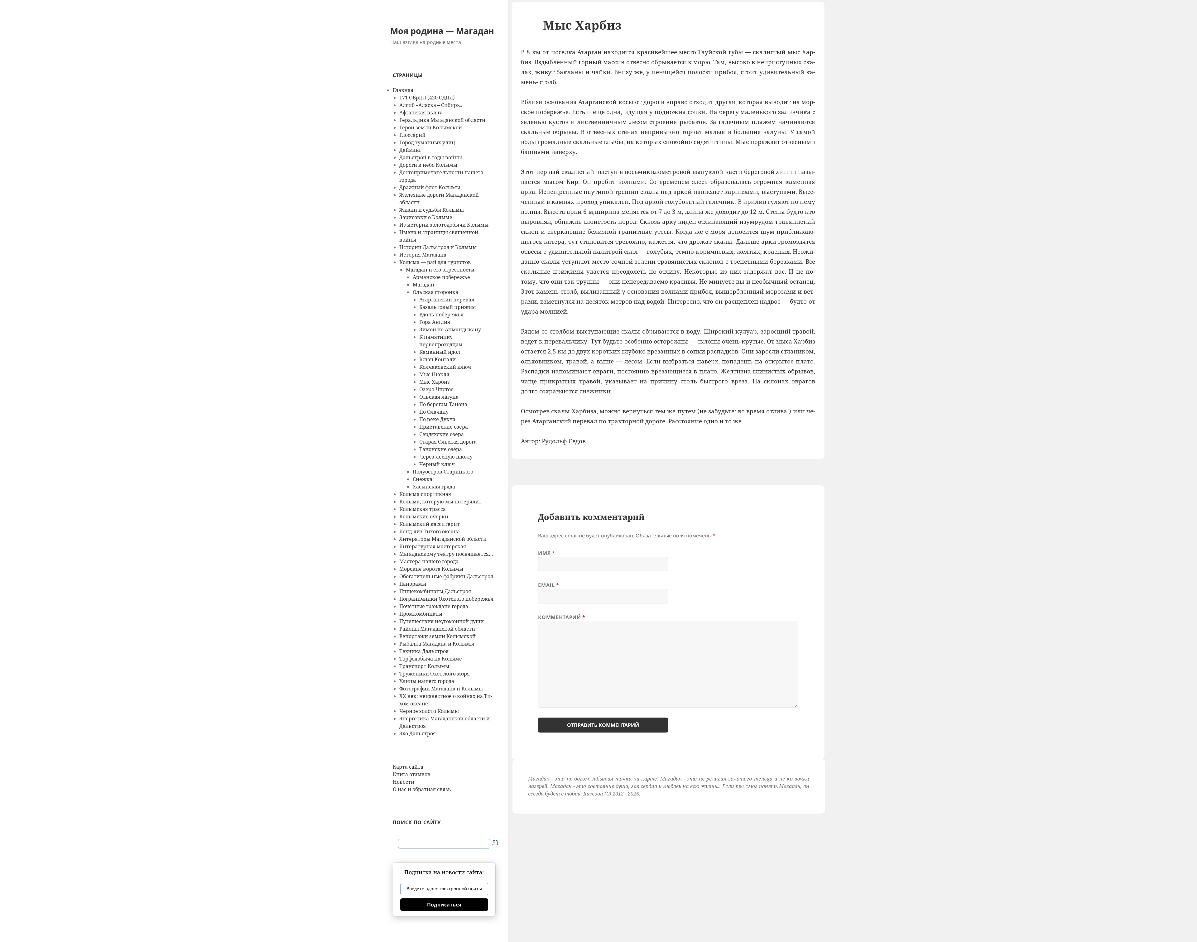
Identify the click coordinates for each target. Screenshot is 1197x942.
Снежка (422, 479)
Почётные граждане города (433, 606)
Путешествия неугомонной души (441, 621)
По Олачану (434, 411)
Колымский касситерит (429, 524)
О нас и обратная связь (422, 789)
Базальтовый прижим (447, 307)
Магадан (423, 284)
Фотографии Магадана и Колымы (441, 688)
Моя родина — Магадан (442, 30)
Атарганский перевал (446, 299)
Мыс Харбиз (434, 381)
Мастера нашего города (429, 561)
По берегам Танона (443, 404)
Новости (403, 781)
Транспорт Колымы (424, 666)
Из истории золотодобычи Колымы (443, 224)
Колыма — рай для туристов (435, 262)
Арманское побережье (441, 277)
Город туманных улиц (427, 142)
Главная (403, 90)
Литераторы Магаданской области (443, 539)
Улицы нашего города (426, 681)
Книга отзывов (411, 774)
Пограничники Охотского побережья (446, 598)
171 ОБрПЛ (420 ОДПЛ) (427, 97)
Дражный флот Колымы (429, 187)
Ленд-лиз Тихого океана (429, 531)
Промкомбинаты (420, 613)
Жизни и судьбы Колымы (431, 209)
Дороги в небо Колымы (428, 164)
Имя (546, 553)
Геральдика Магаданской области (442, 120)
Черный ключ (437, 464)
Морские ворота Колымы (431, 568)
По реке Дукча (437, 419)
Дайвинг (410, 150)
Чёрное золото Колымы (429, 711)
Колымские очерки (423, 516)
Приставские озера (443, 426)
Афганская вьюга (421, 112)
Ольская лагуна (439, 396)
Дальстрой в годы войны (430, 157)
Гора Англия (434, 322)
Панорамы (412, 583)
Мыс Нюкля (434, 374)
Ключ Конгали (437, 359)
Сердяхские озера (441, 434)
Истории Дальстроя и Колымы (438, 247)
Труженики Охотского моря (434, 673)
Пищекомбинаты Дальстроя (435, 591)
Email (548, 585)
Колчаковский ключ (445, 366)
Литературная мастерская (432, 546)
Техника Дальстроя (424, 651)
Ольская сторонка (435, 292)
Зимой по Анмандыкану (450, 329)
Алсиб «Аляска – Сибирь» (431, 105)
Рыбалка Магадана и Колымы (436, 643)
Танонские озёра (440, 449)
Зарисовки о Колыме (425, 217)
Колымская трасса (422, 509)
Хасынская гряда (434, 486)
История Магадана (422, 254)
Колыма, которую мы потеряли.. (440, 501)
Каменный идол (439, 351)
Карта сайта (408, 766)
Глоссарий (412, 135)
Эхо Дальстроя (417, 733)
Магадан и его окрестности (440, 269)
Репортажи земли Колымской (437, 636)
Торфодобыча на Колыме (430, 658)
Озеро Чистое (436, 389)
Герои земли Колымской (430, 127)
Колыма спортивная (425, 494)
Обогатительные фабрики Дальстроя (446, 576)
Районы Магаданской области (437, 628)
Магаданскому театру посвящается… (446, 553)
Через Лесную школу (446, 456)
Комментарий (561, 617)
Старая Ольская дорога (448, 441)
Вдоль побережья (441, 314)
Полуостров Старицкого (443, 471)
